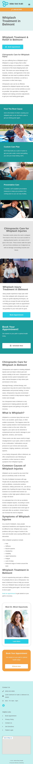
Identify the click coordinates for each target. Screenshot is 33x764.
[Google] (3, 705)
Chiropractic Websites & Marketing (16, 762)
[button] (29, 4)
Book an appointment (8, 593)
